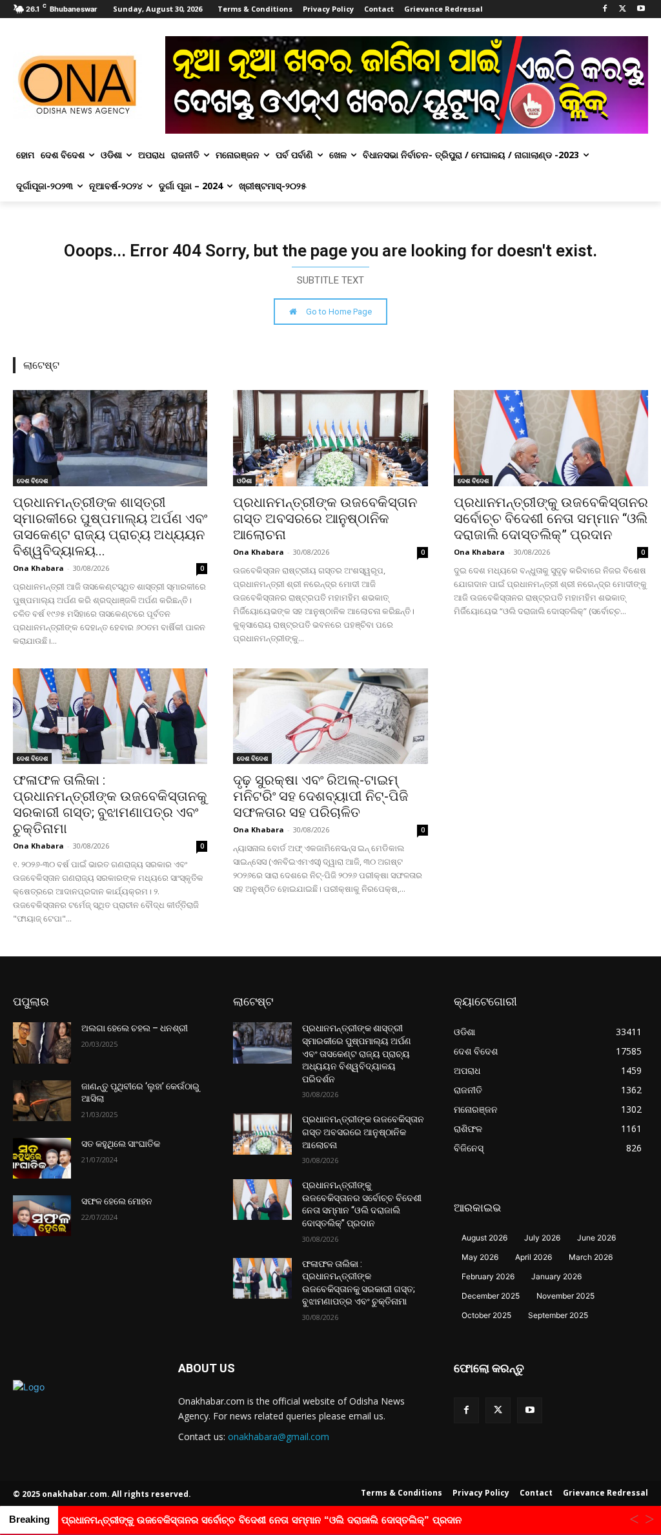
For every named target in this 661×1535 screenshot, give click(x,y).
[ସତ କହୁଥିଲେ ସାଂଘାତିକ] (42, 1158)
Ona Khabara (38, 568)
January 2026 (556, 1276)
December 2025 (491, 1296)
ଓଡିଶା (244, 480)
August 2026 (484, 1237)
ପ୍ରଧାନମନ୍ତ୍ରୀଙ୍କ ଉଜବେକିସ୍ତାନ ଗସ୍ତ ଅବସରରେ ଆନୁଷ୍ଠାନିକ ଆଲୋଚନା (325, 518)
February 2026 (488, 1276)
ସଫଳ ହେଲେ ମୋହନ (116, 1201)
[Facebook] (605, 9)
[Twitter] (622, 9)
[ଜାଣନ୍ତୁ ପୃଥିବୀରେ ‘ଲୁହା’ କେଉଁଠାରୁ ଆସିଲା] (42, 1100)
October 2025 (486, 1315)
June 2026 (596, 1237)
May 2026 (480, 1257)
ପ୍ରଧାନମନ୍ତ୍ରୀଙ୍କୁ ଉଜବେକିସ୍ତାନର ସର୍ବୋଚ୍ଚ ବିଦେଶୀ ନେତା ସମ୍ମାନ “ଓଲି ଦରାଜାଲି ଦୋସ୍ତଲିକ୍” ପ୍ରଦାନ (551, 518)
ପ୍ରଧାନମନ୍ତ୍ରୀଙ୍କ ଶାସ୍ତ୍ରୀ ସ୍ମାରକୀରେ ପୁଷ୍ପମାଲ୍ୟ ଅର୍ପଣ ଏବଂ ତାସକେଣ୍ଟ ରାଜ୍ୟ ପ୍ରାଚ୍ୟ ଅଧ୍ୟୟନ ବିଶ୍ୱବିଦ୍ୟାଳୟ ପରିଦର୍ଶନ (356, 1053)
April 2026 (533, 1257)
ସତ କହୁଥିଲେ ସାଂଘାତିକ (120, 1143)
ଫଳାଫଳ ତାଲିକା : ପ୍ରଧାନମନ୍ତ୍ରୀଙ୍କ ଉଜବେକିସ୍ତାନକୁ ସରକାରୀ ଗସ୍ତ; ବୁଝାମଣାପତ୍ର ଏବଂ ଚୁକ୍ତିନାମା (110, 804)
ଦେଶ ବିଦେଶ (32, 480)
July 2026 (542, 1237)
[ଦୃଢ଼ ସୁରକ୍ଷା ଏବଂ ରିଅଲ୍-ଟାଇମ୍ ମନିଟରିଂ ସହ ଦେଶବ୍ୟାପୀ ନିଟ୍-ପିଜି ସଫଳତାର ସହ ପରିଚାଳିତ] (330, 716)
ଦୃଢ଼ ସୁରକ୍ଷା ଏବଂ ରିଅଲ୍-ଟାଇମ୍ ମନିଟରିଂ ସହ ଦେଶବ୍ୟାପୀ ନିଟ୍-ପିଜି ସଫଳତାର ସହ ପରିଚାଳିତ (321, 796)
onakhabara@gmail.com (278, 1436)
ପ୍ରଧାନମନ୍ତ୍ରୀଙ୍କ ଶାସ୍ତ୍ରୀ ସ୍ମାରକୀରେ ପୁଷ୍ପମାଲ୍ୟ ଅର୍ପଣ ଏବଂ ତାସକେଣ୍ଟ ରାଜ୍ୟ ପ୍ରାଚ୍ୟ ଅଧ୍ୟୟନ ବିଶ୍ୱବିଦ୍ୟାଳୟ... (110, 527)
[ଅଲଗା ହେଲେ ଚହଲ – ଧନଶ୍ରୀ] (42, 1042)
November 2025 (565, 1296)
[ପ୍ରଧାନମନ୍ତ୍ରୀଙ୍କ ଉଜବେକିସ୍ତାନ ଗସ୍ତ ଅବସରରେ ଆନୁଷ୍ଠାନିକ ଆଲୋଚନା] (330, 438)
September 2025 (558, 1315)
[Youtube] (640, 9)
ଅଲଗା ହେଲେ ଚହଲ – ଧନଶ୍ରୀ (134, 1028)
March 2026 (591, 1257)
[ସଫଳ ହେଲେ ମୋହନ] (42, 1215)
